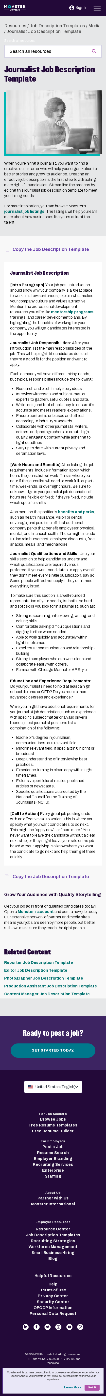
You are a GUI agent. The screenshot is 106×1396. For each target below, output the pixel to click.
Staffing (53, 1176)
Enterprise (53, 1170)
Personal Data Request (53, 1313)
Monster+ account (36, 912)
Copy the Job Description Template (51, 249)
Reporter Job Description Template (38, 962)
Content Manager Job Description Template (47, 994)
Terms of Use (53, 1290)
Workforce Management (53, 1247)
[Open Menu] (97, 7)
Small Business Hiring (53, 1253)
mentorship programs (72, 312)
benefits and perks (76, 512)
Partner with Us (53, 1198)
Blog (52, 1258)
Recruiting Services (53, 1164)
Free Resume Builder (53, 1131)
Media (94, 25)
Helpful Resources (53, 1276)
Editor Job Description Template (35, 970)
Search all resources (19, 41)
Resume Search (53, 1153)
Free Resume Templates (53, 1125)
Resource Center (53, 1229)
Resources (15, 25)
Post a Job (53, 1147)
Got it (92, 1387)
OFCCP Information (53, 1308)
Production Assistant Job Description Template (50, 986)
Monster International (53, 1204)
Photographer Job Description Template (43, 978)
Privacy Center (53, 1296)
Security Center (53, 1302)
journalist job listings (24, 211)
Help (53, 1284)
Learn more (72, 1387)
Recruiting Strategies (53, 1241)
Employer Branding (53, 1158)
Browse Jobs (53, 1119)
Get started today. (53, 1050)
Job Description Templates (57, 25)
